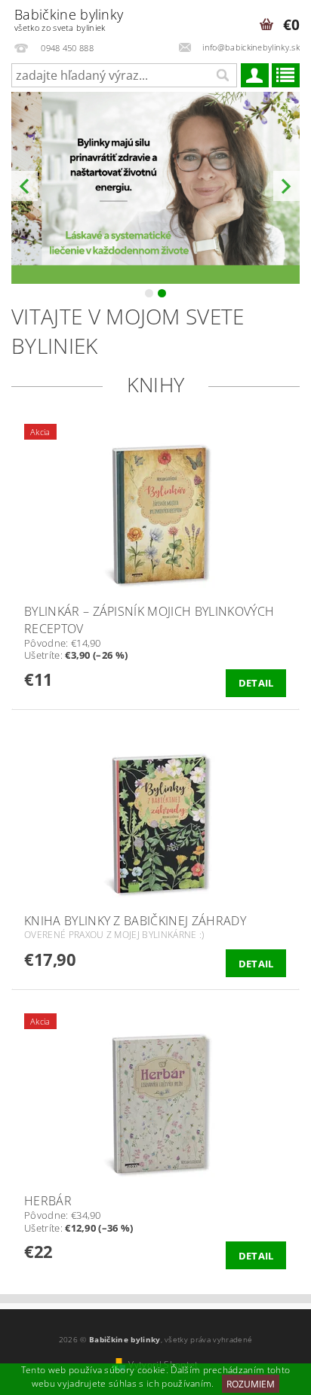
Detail (256, 683)
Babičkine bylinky (68, 19)
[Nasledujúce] (286, 186)
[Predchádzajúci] (24, 186)
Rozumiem (250, 1384)
